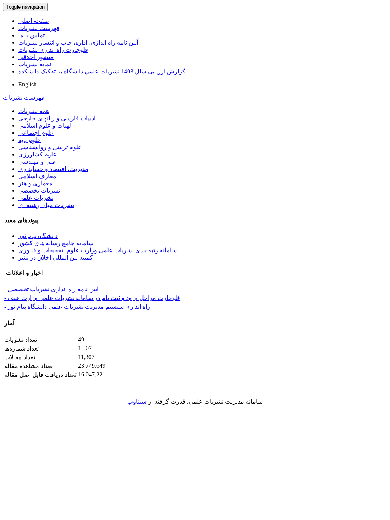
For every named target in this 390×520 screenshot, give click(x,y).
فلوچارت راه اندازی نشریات (53, 49)
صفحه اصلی (33, 21)
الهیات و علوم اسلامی (45, 125)
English (27, 84)
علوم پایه (29, 140)
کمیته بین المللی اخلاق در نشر (55, 257)
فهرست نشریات (38, 28)
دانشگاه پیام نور (38, 236)
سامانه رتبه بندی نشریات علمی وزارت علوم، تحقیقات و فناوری (97, 250)
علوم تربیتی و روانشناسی (50, 147)
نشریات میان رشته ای (46, 205)
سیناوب (137, 401)
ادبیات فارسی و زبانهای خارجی (57, 118)
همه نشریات (33, 111)
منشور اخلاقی (36, 57)
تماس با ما (31, 35)
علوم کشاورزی (37, 154)
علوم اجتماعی (36, 132)
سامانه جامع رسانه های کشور (55, 243)
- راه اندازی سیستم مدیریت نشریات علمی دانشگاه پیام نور (77, 306)
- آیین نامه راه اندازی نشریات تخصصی (51, 289)
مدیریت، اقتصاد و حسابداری (53, 169)
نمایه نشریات (34, 64)
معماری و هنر (35, 183)
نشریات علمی (35, 198)
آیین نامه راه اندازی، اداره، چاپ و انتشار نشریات (78, 42)
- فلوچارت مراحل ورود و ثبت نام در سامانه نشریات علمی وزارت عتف (92, 298)
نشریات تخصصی (39, 190)
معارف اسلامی (37, 176)
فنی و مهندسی (36, 161)
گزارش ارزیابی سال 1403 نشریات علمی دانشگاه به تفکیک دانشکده (101, 71)
